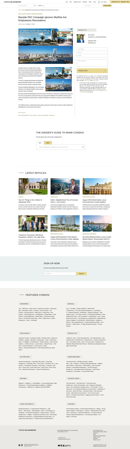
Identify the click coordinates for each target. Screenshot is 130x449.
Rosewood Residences (30, 347)
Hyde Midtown (36, 383)
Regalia (29, 414)
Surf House (73, 412)
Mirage (98, 408)
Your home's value (98, 430)
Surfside (71, 404)
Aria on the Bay (43, 310)
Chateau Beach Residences (38, 408)
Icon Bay (35, 310)
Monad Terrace (47, 344)
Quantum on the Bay (43, 308)
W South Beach (34, 342)
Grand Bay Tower (31, 363)
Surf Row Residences (83, 412)
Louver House (38, 344)
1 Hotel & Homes (29, 344)
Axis (67, 308)
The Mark (72, 308)
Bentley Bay (40, 340)
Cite (20, 308)
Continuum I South (24, 338)
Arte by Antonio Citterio (72, 408)
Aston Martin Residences (79, 367)
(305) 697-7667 (92, 40)
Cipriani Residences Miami (92, 322)
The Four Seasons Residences (83, 310)
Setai (46, 340)
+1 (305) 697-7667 (61, 437)
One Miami (76, 371)
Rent (71, 1)
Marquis (76, 363)
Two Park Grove (80, 383)
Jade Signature (35, 410)
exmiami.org (23, 112)
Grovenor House (88, 391)
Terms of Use (87, 80)
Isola (82, 342)
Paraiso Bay (45, 312)
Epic (71, 363)
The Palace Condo (80, 314)
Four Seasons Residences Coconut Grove (84, 389)
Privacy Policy (95, 80)
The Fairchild (94, 387)
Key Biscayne (25, 357)
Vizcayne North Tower (87, 371)
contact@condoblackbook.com (64, 439)
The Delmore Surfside (90, 414)
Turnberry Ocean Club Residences (43, 418)
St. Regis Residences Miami (88, 324)
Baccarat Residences (77, 322)
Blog (95, 1)
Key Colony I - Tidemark (45, 365)
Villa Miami (33, 320)
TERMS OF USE (96, 437)
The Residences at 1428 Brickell (86, 318)
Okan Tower (78, 365)
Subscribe (107, 5)
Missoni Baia (38, 316)
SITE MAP (95, 438)
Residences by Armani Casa (40, 414)
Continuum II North (34, 338)
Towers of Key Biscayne (42, 369)
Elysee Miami (48, 314)
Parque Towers (44, 412)
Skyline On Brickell (92, 312)
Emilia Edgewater (28, 316)
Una (98, 316)
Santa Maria (83, 312)
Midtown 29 (30, 387)
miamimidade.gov (52, 115)
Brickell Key (72, 333)
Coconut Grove (73, 378)
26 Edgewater (39, 314)
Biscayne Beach (29, 312)
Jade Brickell (76, 324)
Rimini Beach (79, 410)
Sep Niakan (23, 24)
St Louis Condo (89, 342)
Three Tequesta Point (82, 338)
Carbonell (69, 338)
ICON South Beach (27, 345)
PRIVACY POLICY (97, 439)
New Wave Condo (26, 310)
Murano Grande (44, 342)
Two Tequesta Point (95, 338)
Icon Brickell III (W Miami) (94, 314)
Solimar (86, 410)
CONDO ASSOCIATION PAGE (99, 435)
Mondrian (33, 340)
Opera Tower (32, 308)
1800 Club (24, 308)
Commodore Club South (30, 365)
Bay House (37, 312)
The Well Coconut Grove (77, 395)
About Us (95, 433)
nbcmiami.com (39, 115)
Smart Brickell (92, 316)
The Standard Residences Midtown (36, 385)
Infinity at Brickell (81, 308)
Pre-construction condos (100, 431)
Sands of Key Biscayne (28, 369)
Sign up (81, 273)
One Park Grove (70, 383)
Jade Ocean (26, 410)
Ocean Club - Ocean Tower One (31, 367)
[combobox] (60, 147)
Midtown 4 (28, 383)
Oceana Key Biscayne (25, 361)
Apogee (26, 340)
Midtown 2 (21, 383)
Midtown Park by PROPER (42, 387)
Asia (74, 338)
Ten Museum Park (71, 361)
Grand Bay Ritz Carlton (38, 361)
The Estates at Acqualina (32, 412)
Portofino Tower (45, 338)
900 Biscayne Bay (82, 361)
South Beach (24, 333)
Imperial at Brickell (73, 312)
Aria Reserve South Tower (30, 318)
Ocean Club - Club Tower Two (45, 363)
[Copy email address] (95, 43)
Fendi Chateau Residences (87, 408)
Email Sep (91, 42)
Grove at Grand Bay (79, 385)
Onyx (27, 320)
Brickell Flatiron (90, 320)
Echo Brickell (81, 320)
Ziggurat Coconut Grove (92, 395)
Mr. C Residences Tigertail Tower (79, 387)
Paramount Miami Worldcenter (88, 363)
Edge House (46, 318)
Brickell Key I (79, 340)
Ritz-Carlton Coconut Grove (79, 393)
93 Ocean (74, 416)
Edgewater (24, 303)
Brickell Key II (88, 340)
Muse (42, 410)
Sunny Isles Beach (27, 404)
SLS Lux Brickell (82, 316)
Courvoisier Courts (74, 342)
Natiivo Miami (86, 365)
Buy (67, 1)
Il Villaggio (25, 342)
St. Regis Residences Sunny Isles (42, 416)
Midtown (23, 378)
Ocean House (38, 345)
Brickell (71, 303)
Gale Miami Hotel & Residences (82, 369)
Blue (40, 318)
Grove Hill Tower (77, 391)
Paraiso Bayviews (28, 314)
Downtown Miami (74, 357)
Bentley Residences (24, 408)
